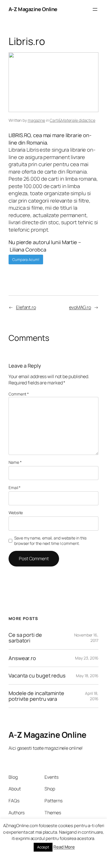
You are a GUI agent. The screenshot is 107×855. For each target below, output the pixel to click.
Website (16, 512)
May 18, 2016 (87, 675)
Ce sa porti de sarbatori (25, 638)
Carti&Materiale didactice (72, 120)
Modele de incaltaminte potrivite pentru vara (36, 696)
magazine (36, 120)
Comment (19, 394)
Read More (64, 847)
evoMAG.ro (80, 307)
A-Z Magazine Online (33, 9)
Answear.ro (22, 658)
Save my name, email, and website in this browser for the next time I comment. (50, 540)
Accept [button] (43, 847)
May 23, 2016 (86, 658)
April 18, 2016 (91, 696)
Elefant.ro (26, 307)
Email (15, 487)
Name (15, 462)
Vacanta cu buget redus (37, 675)
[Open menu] (95, 9)
